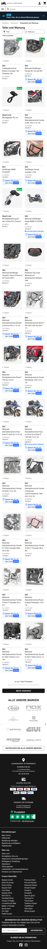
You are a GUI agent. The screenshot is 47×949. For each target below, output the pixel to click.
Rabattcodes (7, 845)
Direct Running (7, 882)
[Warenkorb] (45, 3)
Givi (3, 65)
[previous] (1, 724)
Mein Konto (6, 835)
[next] (45, 724)
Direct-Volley (7, 885)
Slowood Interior (30, 885)
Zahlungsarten (7, 866)
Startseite (5, 23)
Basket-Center (7, 880)
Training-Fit (28, 898)
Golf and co (6, 895)
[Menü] (2, 9)
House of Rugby (8, 900)
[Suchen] (8, 9)
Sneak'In (27, 890)
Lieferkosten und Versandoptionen (15, 869)
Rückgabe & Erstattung (11, 861)
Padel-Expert (7, 913)
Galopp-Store (7, 893)
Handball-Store (8, 898)
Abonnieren (36, 930)
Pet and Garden (30, 882)
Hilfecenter (6, 838)
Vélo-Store (28, 908)
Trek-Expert (28, 900)
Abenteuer (14, 23)
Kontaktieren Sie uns (23, 767)
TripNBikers (29, 906)
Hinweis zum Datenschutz (12, 871)
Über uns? (6, 853)
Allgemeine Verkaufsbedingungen (15, 858)
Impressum (6, 864)
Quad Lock (6, 115)
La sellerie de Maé (9, 903)
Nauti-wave (6, 908)
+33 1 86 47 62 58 (23, 774)
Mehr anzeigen (23, 691)
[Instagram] (26, 945)
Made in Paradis (8, 906)
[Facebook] (21, 945)
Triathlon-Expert (30, 903)
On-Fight (5, 911)
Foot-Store (6, 890)
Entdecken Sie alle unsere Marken (24, 748)
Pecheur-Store (30, 880)
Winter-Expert (29, 911)
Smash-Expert (29, 887)
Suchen (13, 9)
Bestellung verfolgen (10, 840)
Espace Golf (6, 887)
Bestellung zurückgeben (23, 807)
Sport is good (29, 895)
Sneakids (28, 893)
